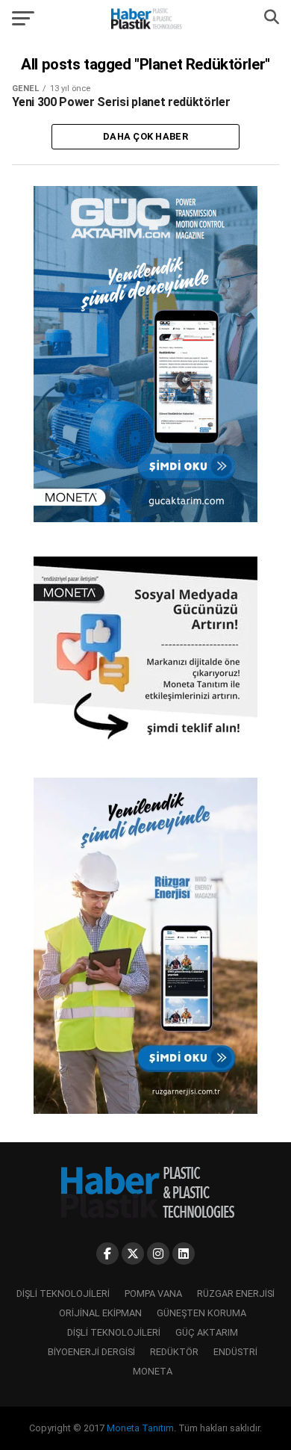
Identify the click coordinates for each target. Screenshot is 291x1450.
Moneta (152, 1371)
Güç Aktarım (206, 1332)
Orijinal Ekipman (100, 1313)
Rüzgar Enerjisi (236, 1293)
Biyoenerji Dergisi (91, 1351)
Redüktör (174, 1351)
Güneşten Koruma (201, 1313)
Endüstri (235, 1351)
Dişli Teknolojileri (63, 1293)
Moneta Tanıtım (140, 1428)
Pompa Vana (153, 1293)
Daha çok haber (145, 136)
